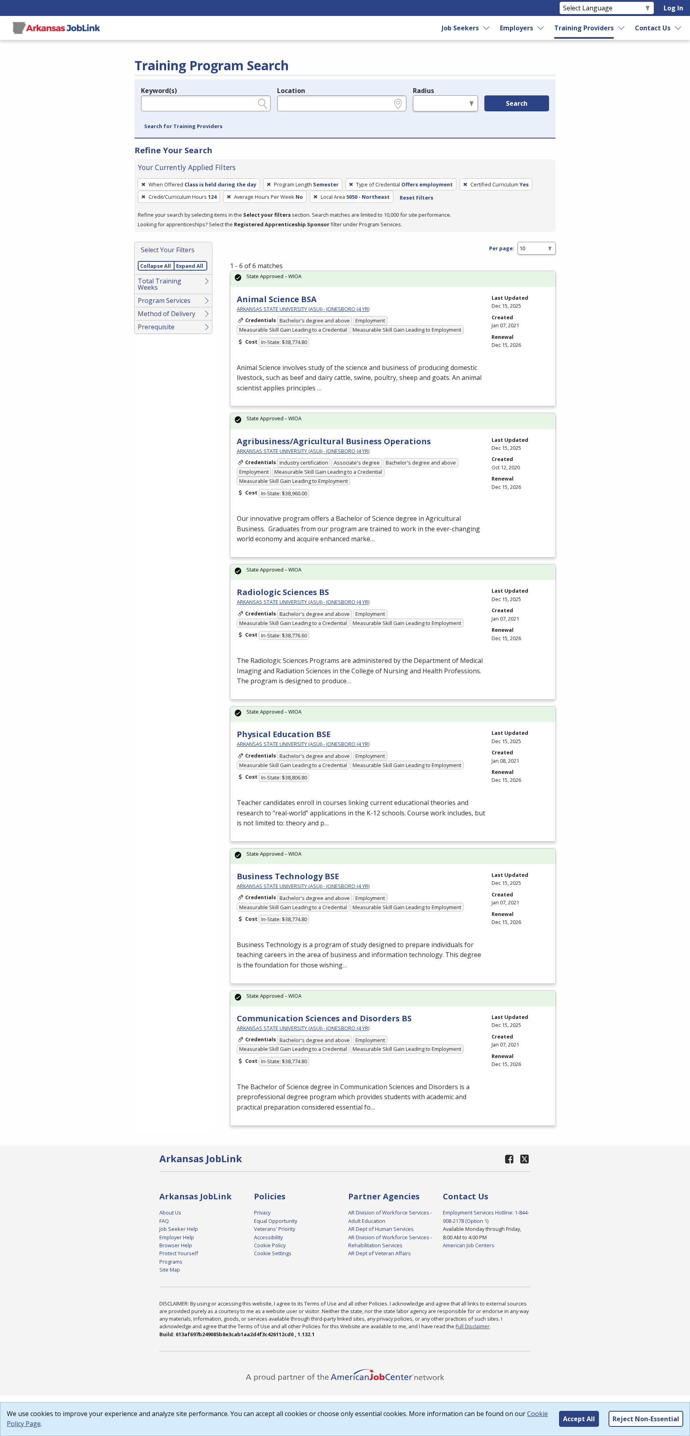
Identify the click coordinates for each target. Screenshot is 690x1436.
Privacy (262, 1212)
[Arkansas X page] (524, 1158)
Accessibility (268, 1237)
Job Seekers (460, 28)
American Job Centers (468, 1245)
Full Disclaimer (473, 1326)
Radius (423, 90)
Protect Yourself (178, 1253)
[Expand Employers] (541, 28)
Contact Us (652, 28)
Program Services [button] (164, 300)
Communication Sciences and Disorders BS (324, 1018)
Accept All (579, 1418)
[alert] (392, 279)
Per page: (501, 248)
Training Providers (584, 28)
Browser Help (175, 1245)
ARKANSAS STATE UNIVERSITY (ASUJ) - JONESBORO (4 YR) (303, 309)
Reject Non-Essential (646, 1418)
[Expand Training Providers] (621, 28)
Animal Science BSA (277, 299)
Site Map (169, 1269)
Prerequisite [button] (156, 326)
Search (516, 103)
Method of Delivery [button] (166, 313)
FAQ (164, 1220)
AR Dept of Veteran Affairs (379, 1253)
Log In (673, 8)
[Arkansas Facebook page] (509, 1158)
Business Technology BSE (288, 876)
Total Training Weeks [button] (159, 284)
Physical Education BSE (284, 734)
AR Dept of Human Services (381, 1228)
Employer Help (176, 1237)
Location (291, 90)
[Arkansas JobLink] (56, 28)
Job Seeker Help (178, 1228)
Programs (170, 1261)
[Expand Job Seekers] (486, 28)
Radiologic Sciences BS (283, 592)
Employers (516, 28)
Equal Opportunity (275, 1220)
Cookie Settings (272, 1253)
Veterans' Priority (274, 1228)
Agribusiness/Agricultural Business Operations (334, 441)
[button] (183, 126)
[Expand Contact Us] (678, 28)
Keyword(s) (159, 90)
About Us (170, 1212)
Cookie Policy (270, 1245)
